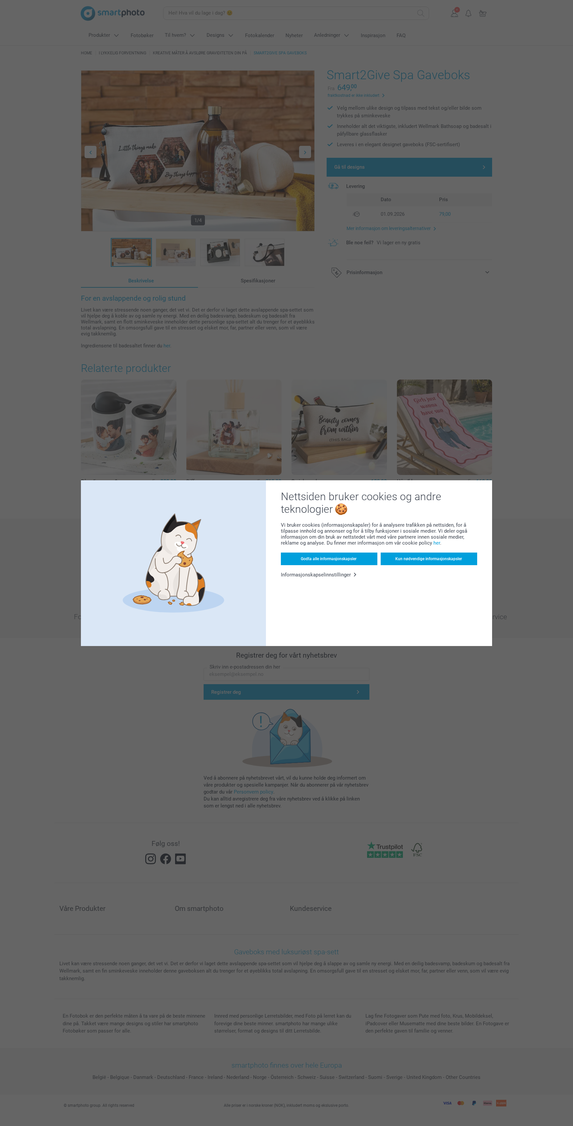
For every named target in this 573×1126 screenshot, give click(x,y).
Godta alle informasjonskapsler (328, 559)
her (436, 543)
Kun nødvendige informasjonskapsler (428, 559)
